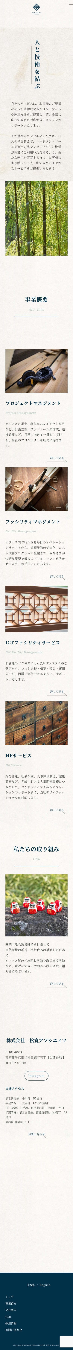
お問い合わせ (13, 1330)
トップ (9, 1297)
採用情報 (10, 1323)
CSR (8, 1317)
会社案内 (10, 1310)
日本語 (31, 1285)
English (45, 1285)
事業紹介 (10, 1303)
